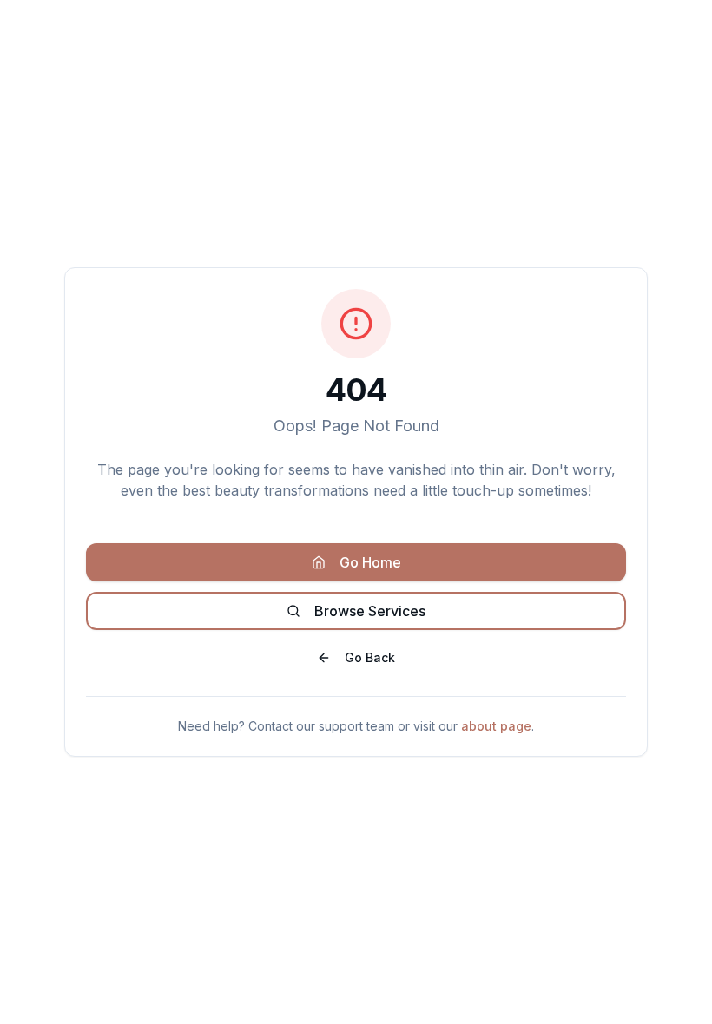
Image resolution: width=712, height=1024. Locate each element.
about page (496, 726)
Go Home (370, 562)
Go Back (370, 657)
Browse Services (369, 611)
